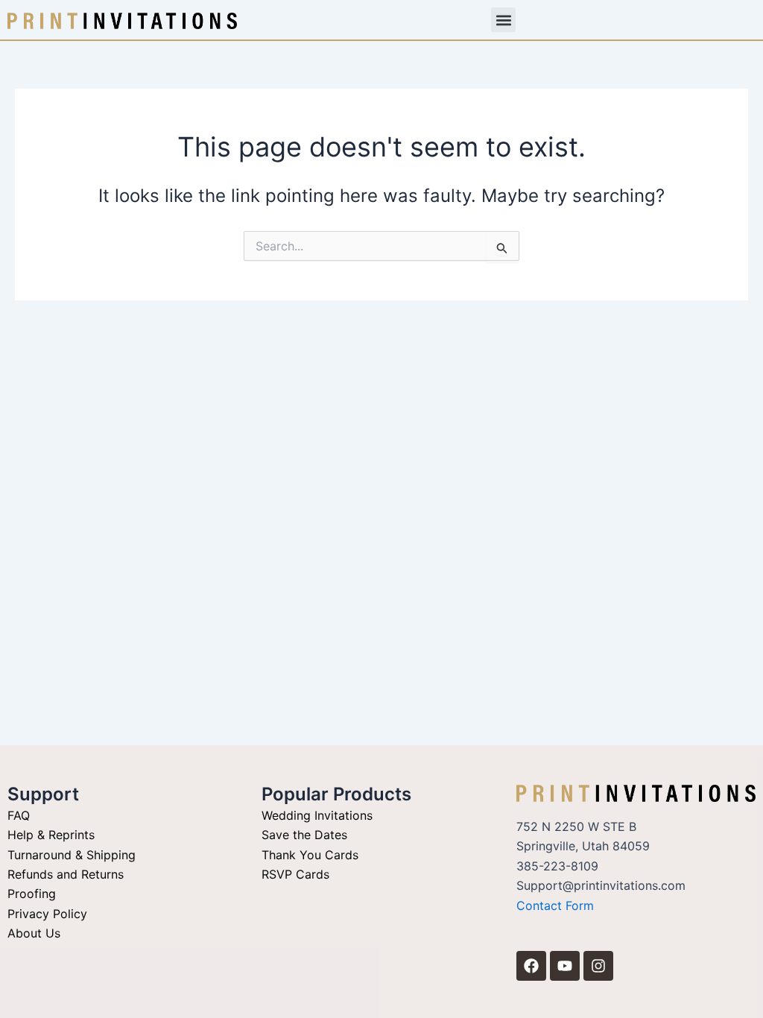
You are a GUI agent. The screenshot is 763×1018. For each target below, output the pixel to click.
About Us (33, 933)
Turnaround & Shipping (71, 854)
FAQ (18, 815)
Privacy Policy (47, 913)
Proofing (31, 893)
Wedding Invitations (317, 815)
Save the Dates (304, 834)
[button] (503, 19)
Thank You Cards (310, 854)
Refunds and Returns (65, 874)
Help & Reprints (51, 834)
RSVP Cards (295, 874)
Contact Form (555, 905)
